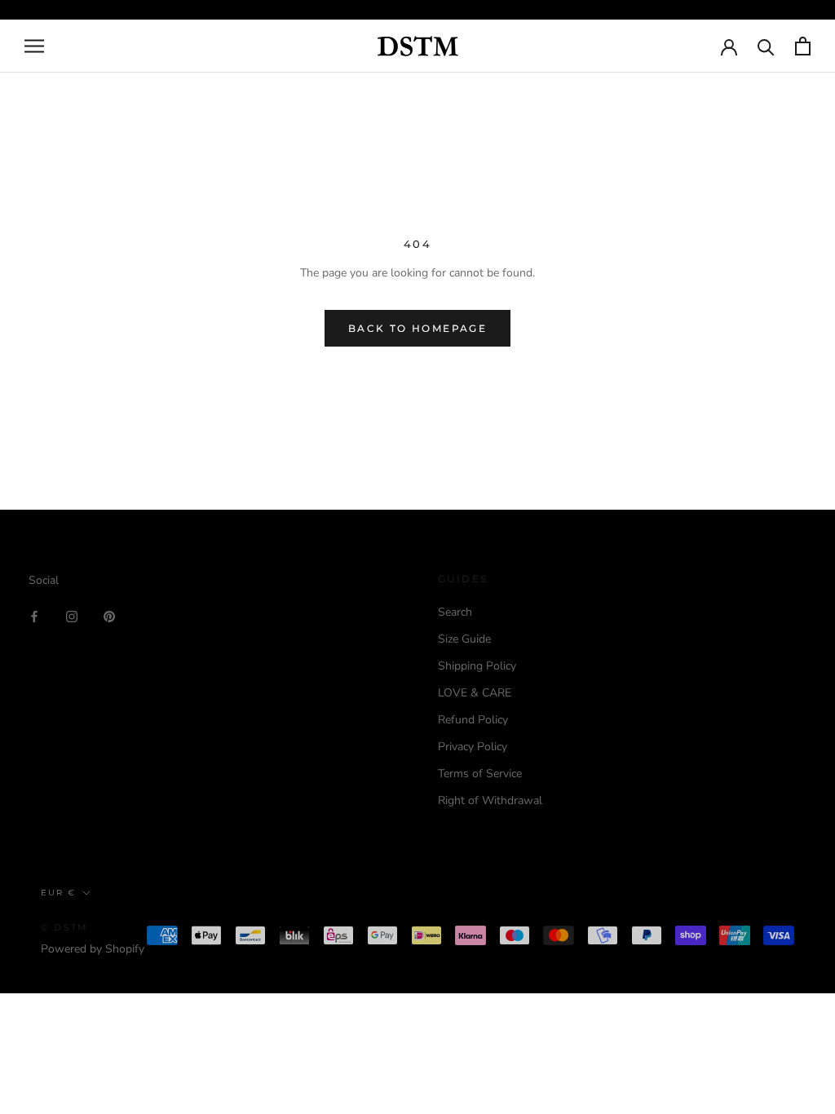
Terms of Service (480, 773)
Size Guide (464, 639)
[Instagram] (71, 615)
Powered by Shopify (92, 949)
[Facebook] (34, 615)
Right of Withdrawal (490, 800)
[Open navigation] (34, 46)
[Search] (766, 46)
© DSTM (64, 927)
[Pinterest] (109, 615)
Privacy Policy (472, 746)
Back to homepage (417, 328)
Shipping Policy (477, 666)
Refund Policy (473, 719)
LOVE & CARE (474, 693)
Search (455, 612)
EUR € (58, 892)
